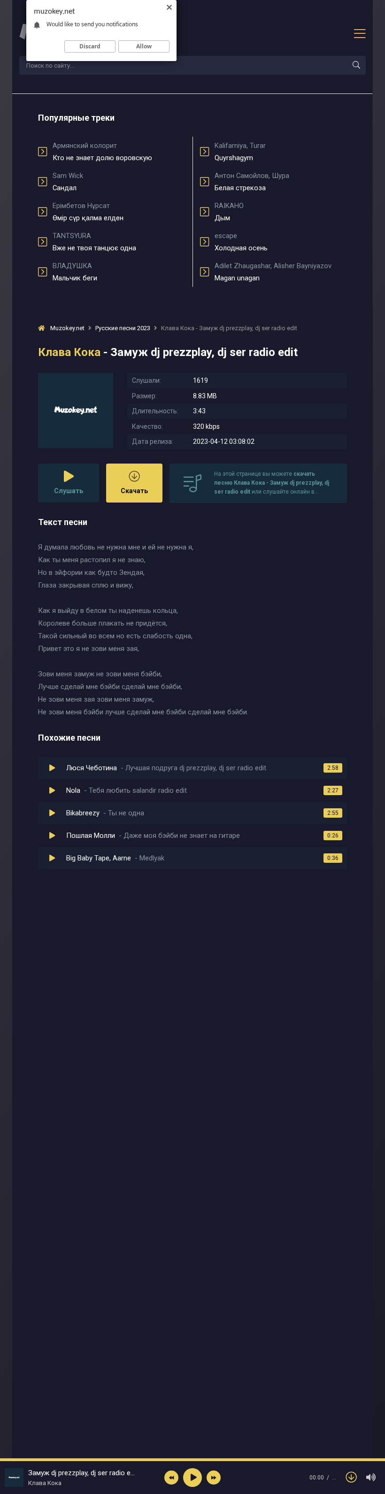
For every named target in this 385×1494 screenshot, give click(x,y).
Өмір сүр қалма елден (88, 211)
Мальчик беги (75, 272)
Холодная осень (241, 242)
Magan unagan (273, 272)
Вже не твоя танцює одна (94, 242)
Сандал (68, 181)
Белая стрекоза (252, 181)
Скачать (134, 491)
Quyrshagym (240, 151)
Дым (229, 211)
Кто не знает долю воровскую (102, 151)
